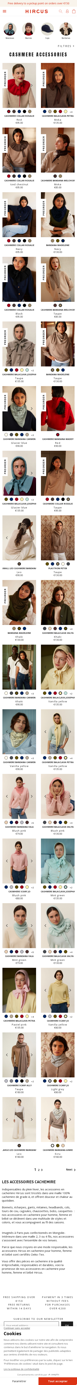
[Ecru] (6, 435)
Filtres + (66, 46)
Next (71, 1169)
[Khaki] (55, 112)
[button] (31, 85)
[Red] (60, 112)
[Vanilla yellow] (65, 112)
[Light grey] (22, 823)
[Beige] (50, 629)
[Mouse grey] (11, 1081)
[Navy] (19, 112)
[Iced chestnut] (14, 112)
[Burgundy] (16, 823)
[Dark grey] (11, 435)
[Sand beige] (50, 112)
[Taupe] (29, 112)
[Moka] (55, 306)
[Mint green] (27, 370)
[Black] (24, 112)
